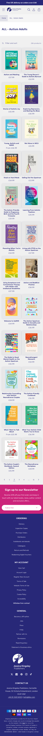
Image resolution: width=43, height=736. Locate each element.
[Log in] (33, 9)
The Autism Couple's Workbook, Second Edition (11, 466)
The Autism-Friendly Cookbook (31, 394)
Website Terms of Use (21, 585)
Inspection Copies (21, 528)
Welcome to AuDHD (11, 321)
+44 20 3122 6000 (15, 697)
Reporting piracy (21, 643)
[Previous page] (4, 479)
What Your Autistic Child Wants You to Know (31, 431)
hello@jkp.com (29, 697)
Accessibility (21, 599)
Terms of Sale (21, 581)
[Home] (14, 9)
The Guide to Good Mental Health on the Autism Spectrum (11, 359)
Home (4, 18)
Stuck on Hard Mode (11, 178)
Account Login (21, 572)
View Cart (21, 568)
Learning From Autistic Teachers (31, 211)
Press (21, 625)
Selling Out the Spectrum (31, 178)
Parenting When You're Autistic (11, 249)
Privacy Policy (21, 590)
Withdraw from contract (21, 603)
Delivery (21, 524)
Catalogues (21, 546)
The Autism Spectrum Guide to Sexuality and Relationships (31, 323)
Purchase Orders (21, 533)
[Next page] (38, 479)
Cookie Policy (21, 594)
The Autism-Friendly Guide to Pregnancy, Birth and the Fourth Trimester (11, 213)
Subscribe (9, 508)
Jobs (21, 621)
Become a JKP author (21, 616)
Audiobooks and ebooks (21, 541)
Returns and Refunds (21, 550)
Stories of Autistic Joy (11, 109)
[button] (3, 9)
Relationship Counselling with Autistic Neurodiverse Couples (11, 395)
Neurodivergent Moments (31, 358)
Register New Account (21, 577)
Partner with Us (21, 634)
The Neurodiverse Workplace (31, 465)
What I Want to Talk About (11, 431)
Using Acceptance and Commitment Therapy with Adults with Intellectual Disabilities (11, 285)
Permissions (22, 638)
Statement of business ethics (22, 647)
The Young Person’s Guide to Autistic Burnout (31, 75)
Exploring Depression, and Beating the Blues (31, 110)
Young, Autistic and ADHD (11, 144)
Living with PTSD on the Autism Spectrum (31, 249)
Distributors (21, 537)
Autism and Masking (11, 74)
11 (33, 480)
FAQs (21, 630)
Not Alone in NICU (31, 143)
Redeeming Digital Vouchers (21, 555)
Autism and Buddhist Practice (31, 284)
